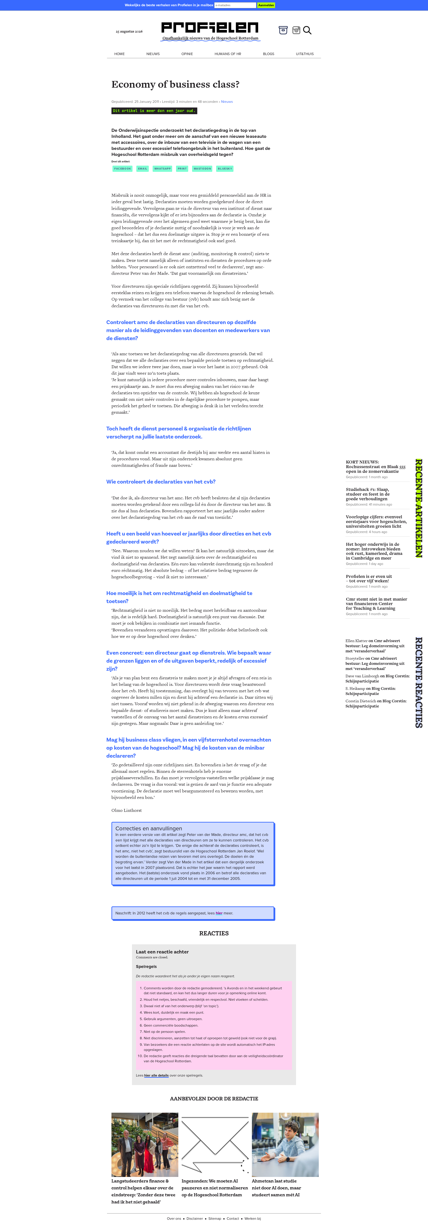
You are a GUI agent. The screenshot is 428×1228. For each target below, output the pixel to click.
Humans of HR (228, 53)
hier (219, 913)
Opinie (187, 53)
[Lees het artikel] (144, 1145)
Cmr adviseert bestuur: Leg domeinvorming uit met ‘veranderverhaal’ (375, 646)
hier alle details (156, 1075)
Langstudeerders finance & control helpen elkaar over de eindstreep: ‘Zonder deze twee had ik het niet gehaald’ (143, 1191)
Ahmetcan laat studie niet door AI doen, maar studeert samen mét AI (276, 1188)
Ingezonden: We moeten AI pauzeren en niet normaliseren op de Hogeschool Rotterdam (215, 1188)
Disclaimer (195, 1218)
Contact (233, 1218)
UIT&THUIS (305, 53)
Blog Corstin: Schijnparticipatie (378, 678)
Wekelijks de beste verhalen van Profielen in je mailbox (169, 5)
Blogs (268, 53)
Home (119, 53)
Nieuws (153, 53)
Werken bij (253, 1218)
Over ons (174, 1218)
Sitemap (214, 1218)
